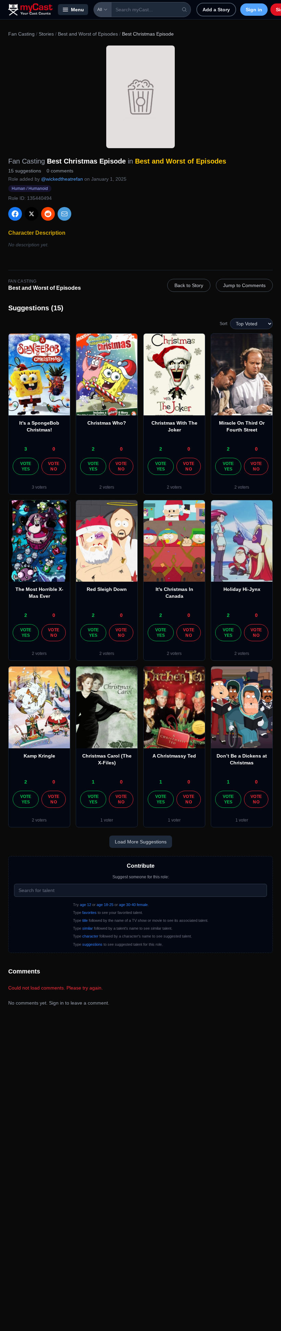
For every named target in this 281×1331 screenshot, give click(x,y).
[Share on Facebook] (15, 214)
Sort (223, 323)
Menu (77, 9)
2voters (106, 487)
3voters (39, 487)
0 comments (60, 170)
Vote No (53, 466)
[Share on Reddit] (48, 214)
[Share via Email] (64, 214)
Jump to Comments (244, 285)
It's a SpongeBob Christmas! (39, 426)
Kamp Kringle (39, 756)
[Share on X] (31, 214)
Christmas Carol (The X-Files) (107, 759)
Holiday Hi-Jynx (241, 589)
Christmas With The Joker (174, 426)
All (99, 9)
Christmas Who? (106, 423)
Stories (46, 34)
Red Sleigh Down (107, 589)
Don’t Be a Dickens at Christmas (242, 759)
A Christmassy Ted (174, 756)
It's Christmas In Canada (174, 592)
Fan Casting (21, 34)
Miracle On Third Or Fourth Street (242, 426)
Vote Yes (26, 466)
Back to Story (188, 285)
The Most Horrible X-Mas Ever (39, 592)
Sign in (254, 9)
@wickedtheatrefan (62, 179)
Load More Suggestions (141, 841)
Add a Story (216, 9)
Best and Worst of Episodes (88, 34)
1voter (106, 820)
